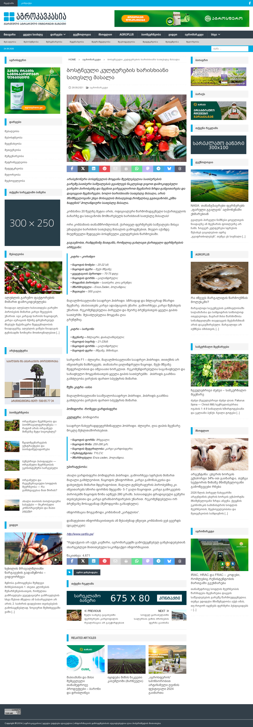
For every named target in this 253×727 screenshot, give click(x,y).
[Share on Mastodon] (147, 169)
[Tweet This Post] (83, 169)
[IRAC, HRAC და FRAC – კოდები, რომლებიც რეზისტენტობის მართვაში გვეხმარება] (219, 555)
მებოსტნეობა (31, 42)
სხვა (214, 34)
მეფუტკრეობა (150, 42)
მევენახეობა (77, 42)
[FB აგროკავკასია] (250, 3)
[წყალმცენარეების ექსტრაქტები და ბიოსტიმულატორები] (12, 446)
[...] (57, 332)
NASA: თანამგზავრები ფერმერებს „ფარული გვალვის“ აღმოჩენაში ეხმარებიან (217, 210)
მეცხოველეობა (126, 42)
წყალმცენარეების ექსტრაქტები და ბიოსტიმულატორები (36, 446)
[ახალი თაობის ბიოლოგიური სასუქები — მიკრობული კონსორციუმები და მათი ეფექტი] (12, 505)
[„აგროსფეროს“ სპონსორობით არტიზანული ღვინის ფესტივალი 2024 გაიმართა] (168, 659)
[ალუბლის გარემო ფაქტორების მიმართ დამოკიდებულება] (33, 277)
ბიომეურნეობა (151, 34)
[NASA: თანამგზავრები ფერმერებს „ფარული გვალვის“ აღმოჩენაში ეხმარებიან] (219, 185)
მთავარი (10, 34)
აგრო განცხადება (87, 572)
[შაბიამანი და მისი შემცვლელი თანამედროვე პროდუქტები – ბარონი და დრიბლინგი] (86, 659)
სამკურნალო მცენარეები (212, 346)
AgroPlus (127, 34)
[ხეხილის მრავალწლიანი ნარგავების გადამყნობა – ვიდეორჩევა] (33, 548)
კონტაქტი (26, 3)
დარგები (56, 34)
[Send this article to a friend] (115, 169)
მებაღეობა (10, 42)
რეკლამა (9, 3)
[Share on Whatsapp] (137, 169)
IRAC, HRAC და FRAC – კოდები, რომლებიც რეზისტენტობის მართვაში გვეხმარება (215, 579)
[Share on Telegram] (158, 169)
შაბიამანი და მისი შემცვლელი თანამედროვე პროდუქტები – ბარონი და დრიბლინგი (84, 685)
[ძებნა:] (229, 48)
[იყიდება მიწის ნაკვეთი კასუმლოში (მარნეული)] (127, 659)
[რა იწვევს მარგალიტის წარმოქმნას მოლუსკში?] (219, 278)
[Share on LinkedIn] (93, 169)
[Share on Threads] (180, 169)
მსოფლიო (105, 34)
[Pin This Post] (104, 169)
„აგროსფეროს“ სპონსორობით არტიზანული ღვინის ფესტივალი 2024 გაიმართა (164, 685)
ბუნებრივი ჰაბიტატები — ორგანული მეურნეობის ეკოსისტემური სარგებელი (40, 465)
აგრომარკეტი (194, 34)
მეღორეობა (192, 42)
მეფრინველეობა (101, 42)
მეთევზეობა (172, 42)
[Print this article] (126, 169)
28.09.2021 (77, 87)
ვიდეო (173, 34)
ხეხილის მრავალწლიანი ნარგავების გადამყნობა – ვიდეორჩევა (25, 572)
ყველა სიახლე (33, 34)
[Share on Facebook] (72, 169)
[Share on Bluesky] (169, 169)
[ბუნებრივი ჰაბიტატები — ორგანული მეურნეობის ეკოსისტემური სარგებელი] (12, 465)
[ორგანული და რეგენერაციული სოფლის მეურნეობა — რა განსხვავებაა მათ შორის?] (12, 484)
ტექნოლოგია (82, 34)
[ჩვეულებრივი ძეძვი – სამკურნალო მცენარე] (219, 370)
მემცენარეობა (54, 42)
